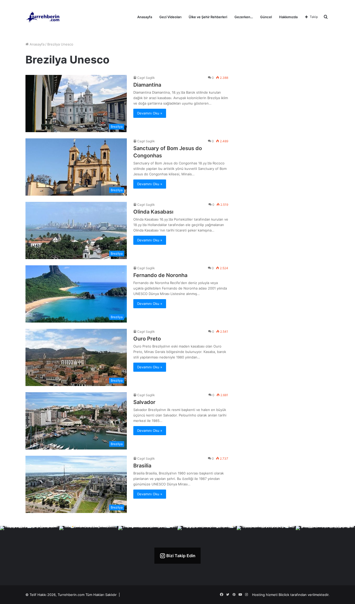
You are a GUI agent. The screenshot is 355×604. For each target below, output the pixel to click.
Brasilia (142, 465)
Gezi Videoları (170, 17)
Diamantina (147, 85)
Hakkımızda (288, 17)
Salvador (144, 402)
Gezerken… (243, 17)
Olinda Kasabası (153, 212)
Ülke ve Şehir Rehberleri (208, 17)
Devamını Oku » (149, 113)
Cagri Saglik (146, 78)
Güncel (266, 17)
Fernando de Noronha (160, 275)
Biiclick (284, 595)
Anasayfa (144, 17)
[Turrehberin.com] (43, 17)
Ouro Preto (147, 339)
